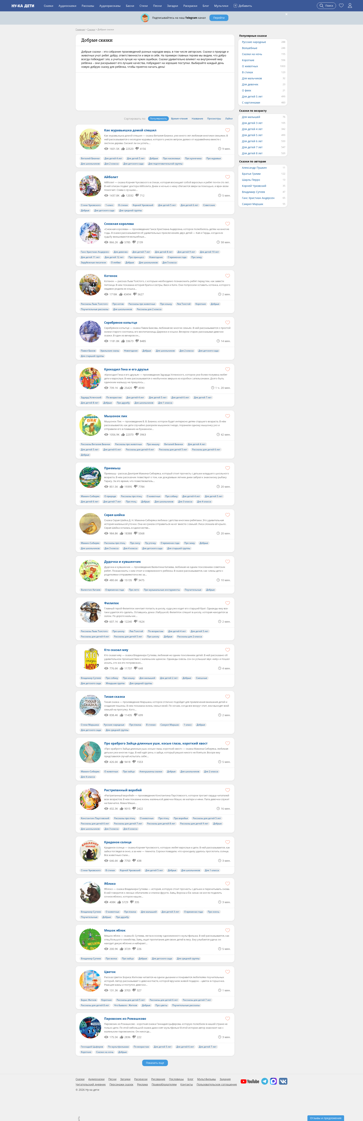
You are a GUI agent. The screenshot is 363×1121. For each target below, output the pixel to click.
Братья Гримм (251, 173)
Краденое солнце (117, 842)
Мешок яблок (115, 930)
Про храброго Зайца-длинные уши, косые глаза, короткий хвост (156, 743)
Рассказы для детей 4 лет (140, 449)
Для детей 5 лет (136, 158)
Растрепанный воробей (123, 790)
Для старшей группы (92, 356)
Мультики (221, 6)
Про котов (118, 304)
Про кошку (166, 304)
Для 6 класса (130, 828)
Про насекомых (171, 158)
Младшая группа (115, 683)
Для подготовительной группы (165, 163)
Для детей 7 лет (141, 251)
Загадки (172, 6)
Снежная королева (119, 224)
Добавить (243, 5)
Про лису (135, 543)
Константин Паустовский (95, 818)
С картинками (251, 102)
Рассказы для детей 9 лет (194, 823)
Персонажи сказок (121, 1084)
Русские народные (114, 724)
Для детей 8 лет (164, 251)
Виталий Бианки (90, 158)
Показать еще (155, 1063)
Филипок (111, 603)
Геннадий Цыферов (92, 1046)
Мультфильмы (206, 1079)
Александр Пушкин (254, 167)
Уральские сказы (109, 350)
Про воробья (181, 818)
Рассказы (88, 6)
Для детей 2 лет (169, 678)
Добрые (154, 158)
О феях (246, 90)
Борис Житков (88, 1000)
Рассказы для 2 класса (149, 309)
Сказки (48, 6)
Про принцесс (136, 257)
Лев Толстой (184, 304)
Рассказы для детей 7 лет (128, 823)
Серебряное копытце (120, 322)
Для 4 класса (204, 501)
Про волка (111, 958)
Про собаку (171, 496)
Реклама (142, 1084)
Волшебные (249, 48)
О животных (153, 496)
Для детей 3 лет (170, 911)
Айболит (111, 177)
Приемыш (112, 468)
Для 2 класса (112, 163)
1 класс (109, 205)
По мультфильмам (118, 1046)
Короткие (200, 304)
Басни (130, 6)
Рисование (158, 1079)
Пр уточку (150, 543)
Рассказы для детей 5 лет (173, 449)
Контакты (186, 1084)
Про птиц (131, 501)
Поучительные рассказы (94, 309)
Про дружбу (123, 402)
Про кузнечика (193, 158)
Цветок (110, 972)
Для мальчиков (252, 78)
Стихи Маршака (90, 724)
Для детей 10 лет (209, 251)
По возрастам (114, 397)
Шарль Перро (251, 180)
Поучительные (193, 589)
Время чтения (179, 118)
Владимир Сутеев (91, 678)
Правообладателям (164, 1084)
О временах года (177, 257)
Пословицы (176, 1079)
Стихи (144, 6)
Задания (225, 1079)
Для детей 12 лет (114, 257)
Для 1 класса (165, 402)
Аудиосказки (67, 6)
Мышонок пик (115, 416)
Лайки (229, 118)
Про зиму (196, 257)
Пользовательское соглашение (217, 1084)
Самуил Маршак (170, 724)
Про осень (213, 911)
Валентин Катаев (90, 589)
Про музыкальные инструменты (162, 589)
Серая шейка (114, 515)
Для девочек (121, 251)
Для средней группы (130, 210)
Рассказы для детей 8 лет (161, 823)
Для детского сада (133, 163)
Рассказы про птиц (131, 496)
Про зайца (129, 771)
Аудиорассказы (110, 6)
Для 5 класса (170, 262)
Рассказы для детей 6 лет (206, 449)
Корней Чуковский (143, 205)
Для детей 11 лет (90, 257)
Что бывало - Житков (125, 1005)
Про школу (118, 631)
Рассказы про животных (142, 304)
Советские (209, 205)
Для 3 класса (185, 501)
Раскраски (190, 6)
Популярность (158, 118)
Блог (206, 6)
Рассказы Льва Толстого (94, 304)
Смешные (201, 678)
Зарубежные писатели (93, 262)
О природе (110, 496)
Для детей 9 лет (186, 251)
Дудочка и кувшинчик (122, 562)
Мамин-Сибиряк (90, 496)
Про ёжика (135, 724)
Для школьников (90, 163)
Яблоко (110, 884)
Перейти (219, 17)
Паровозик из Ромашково (125, 1018)
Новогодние (156, 257)
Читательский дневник (91, 1084)
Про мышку (153, 444)
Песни (157, 6)
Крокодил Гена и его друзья (126, 369)
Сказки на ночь (104, 1052)
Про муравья (213, 158)
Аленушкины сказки (151, 771)
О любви (116, 262)
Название (197, 118)
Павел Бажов (88, 350)
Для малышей (147, 678)
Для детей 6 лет (189, 205)
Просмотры (214, 118)
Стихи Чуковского (91, 205)
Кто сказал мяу (116, 650)
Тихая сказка (114, 696)
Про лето (134, 589)
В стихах (123, 205)
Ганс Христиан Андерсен (95, 251)
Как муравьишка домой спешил (130, 130)
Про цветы (161, 1005)
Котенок (110, 276)
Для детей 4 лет (113, 158)
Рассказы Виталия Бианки (95, 444)
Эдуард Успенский (91, 397)
